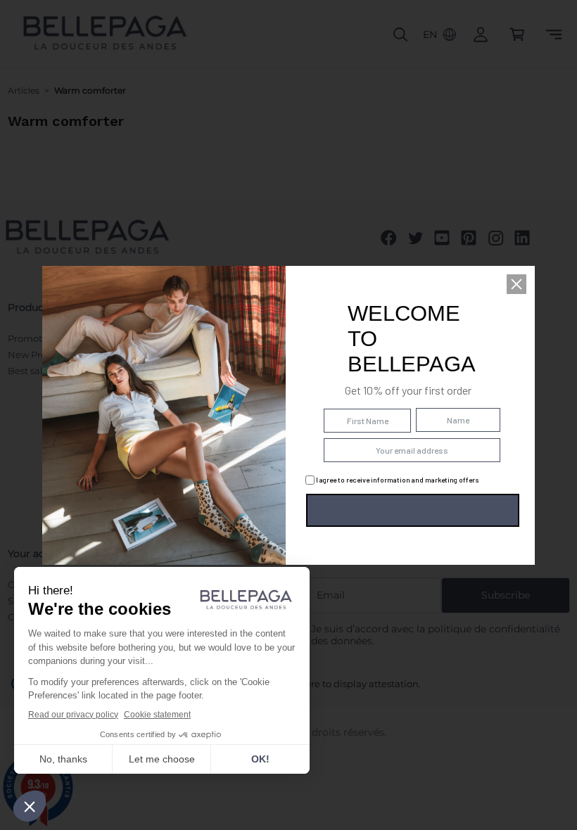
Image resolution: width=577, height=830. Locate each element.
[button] (516, 284)
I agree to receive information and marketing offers (397, 479)
